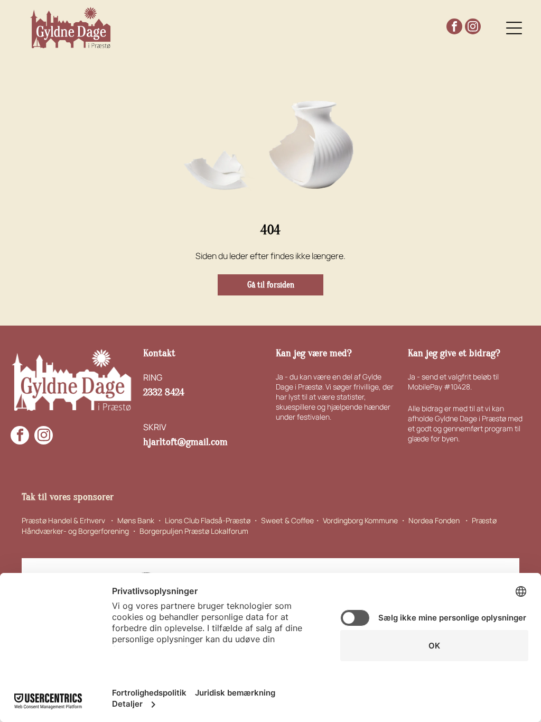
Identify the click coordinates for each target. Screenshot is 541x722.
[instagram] (473, 27)
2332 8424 (163, 392)
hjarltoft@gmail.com (185, 442)
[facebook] (454, 27)
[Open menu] (514, 28)
